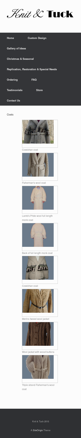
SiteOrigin (38, 430)
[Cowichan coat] (38, 142)
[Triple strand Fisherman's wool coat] (38, 378)
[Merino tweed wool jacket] (38, 312)
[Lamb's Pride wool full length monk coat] (38, 208)
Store (39, 90)
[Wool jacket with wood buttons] (38, 345)
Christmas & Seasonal (20, 59)
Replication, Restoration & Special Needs (32, 69)
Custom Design (37, 38)
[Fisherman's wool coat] (38, 175)
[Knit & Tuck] (40, 13)
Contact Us (13, 100)
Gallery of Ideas (16, 48)
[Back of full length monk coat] (38, 246)
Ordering (12, 79)
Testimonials (14, 90)
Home (10, 38)
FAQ (34, 79)
